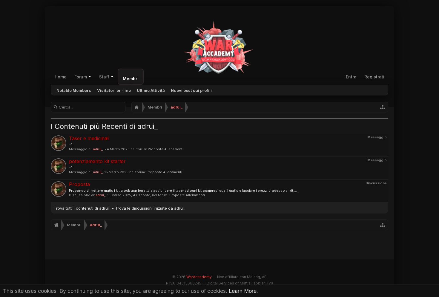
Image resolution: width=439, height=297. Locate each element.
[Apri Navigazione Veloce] (382, 107)
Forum (80, 76)
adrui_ (98, 149)
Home (61, 76)
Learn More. (243, 291)
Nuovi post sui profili (191, 90)
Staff (104, 76)
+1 (70, 145)
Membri (131, 78)
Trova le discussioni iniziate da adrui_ (150, 208)
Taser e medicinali (89, 138)
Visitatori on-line (114, 90)
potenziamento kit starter (97, 161)
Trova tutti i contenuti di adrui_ (82, 208)
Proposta (79, 184)
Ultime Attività (151, 90)
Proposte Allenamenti (165, 149)
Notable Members (73, 90)
